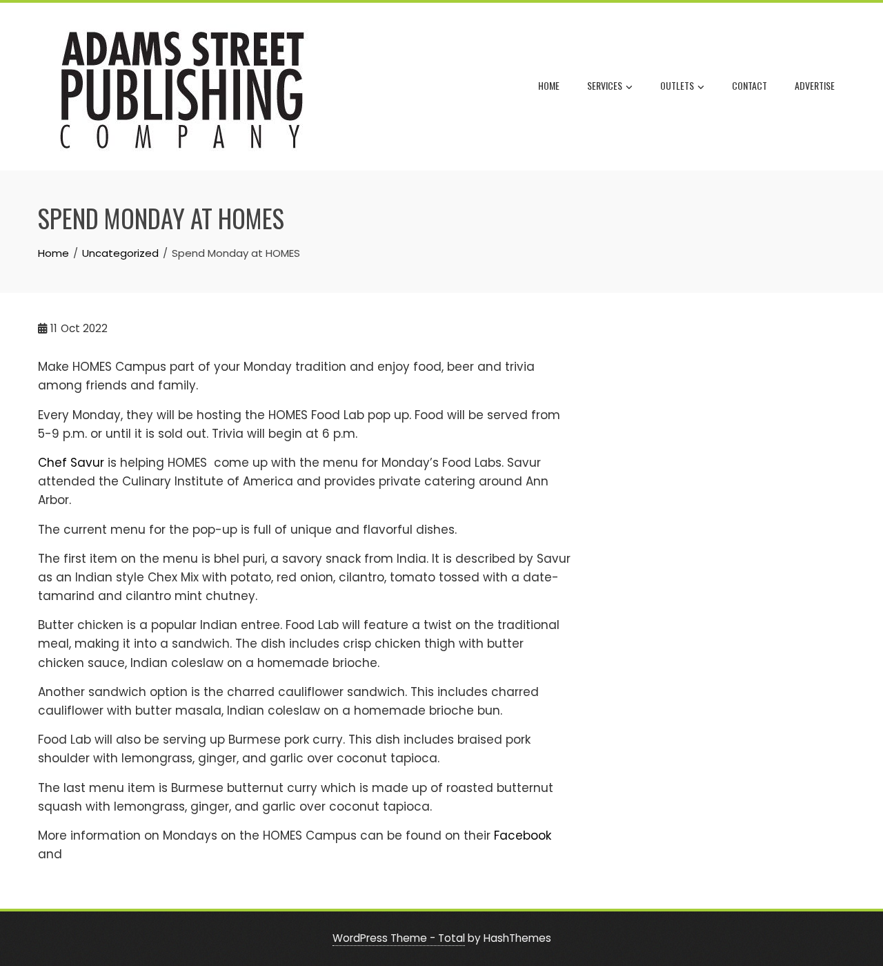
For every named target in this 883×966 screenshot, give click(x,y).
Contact (749, 85)
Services (604, 85)
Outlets (677, 85)
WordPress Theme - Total (399, 938)
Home (548, 85)
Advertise (815, 85)
